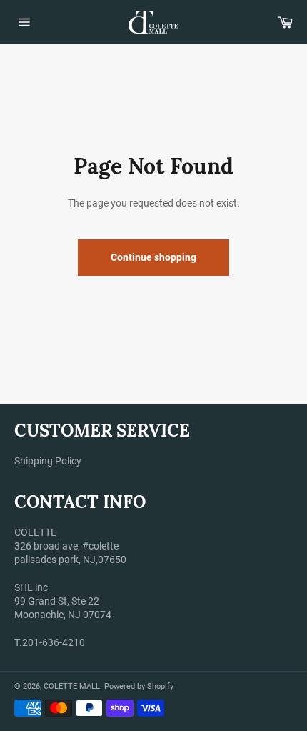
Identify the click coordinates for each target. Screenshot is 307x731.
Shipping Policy (47, 461)
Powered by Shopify (138, 686)
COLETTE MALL (72, 686)
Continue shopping (153, 257)
